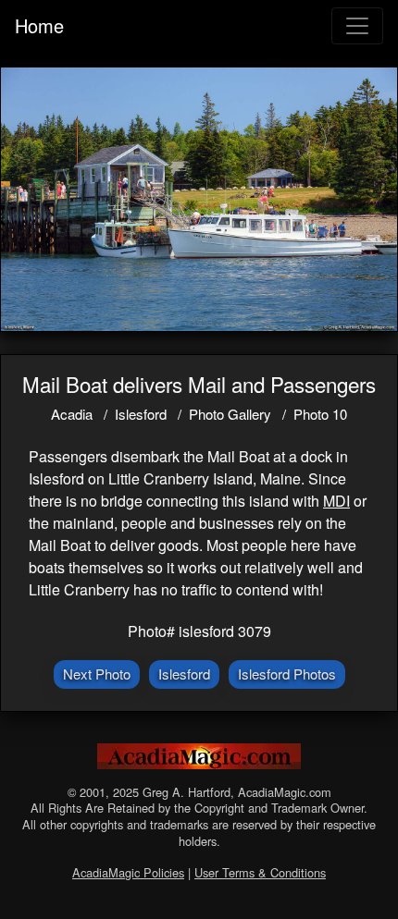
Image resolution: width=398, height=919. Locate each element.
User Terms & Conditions (260, 872)
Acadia (72, 413)
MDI (336, 500)
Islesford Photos (287, 673)
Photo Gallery (230, 413)
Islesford (141, 413)
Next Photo (97, 673)
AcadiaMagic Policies (128, 872)
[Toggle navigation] (357, 25)
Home (39, 25)
